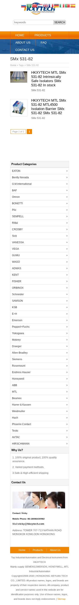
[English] (45, 5)
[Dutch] (40, 5)
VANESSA (18, 242)
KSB (14, 307)
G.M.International (22, 183)
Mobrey (16, 339)
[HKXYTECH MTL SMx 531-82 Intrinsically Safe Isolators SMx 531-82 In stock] (18, 81)
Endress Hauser (21, 372)
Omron (16, 196)
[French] (51, 5)
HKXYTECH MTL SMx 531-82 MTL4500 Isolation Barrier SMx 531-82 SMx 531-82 (48, 106)
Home (19, 35)
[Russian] (24, 5)
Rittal (15, 222)
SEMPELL (18, 216)
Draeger (16, 346)
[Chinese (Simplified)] (34, 5)
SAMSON (17, 300)
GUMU (16, 255)
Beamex (16, 398)
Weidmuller (18, 411)
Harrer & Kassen (21, 404)
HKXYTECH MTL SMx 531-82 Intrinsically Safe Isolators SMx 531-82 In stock (48, 79)
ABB (14, 385)
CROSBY (17, 229)
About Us (22, 42)
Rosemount (18, 365)
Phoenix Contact (21, 424)
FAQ (44, 42)
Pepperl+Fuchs (20, 326)
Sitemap (61, 599)
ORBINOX (18, 287)
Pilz (14, 209)
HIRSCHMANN (20, 443)
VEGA (15, 248)
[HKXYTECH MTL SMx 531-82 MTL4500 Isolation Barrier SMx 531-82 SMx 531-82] (18, 115)
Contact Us (24, 50)
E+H (14, 313)
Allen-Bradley (20, 352)
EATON (16, 170)
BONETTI (17, 203)
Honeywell (18, 378)
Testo (15, 430)
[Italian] (62, 5)
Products (43, 35)
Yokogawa (18, 333)
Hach (15, 417)
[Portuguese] (67, 5)
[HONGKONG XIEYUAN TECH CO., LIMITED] (39, 13)
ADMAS (16, 268)
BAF (14, 190)
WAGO (16, 261)
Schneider (18, 294)
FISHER (16, 281)
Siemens (17, 359)
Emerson (17, 320)
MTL (14, 391)
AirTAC (16, 437)
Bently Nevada (20, 177)
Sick (14, 235)
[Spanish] (73, 5)
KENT (15, 274)
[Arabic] (29, 5)
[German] (56, 5)
